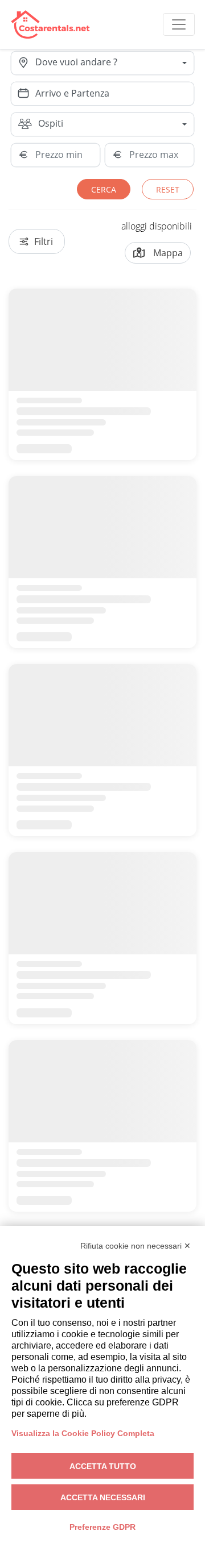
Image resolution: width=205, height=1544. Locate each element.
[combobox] (114, 63)
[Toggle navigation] (179, 24)
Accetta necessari (102, 1497)
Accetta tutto (102, 1466)
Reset (167, 189)
